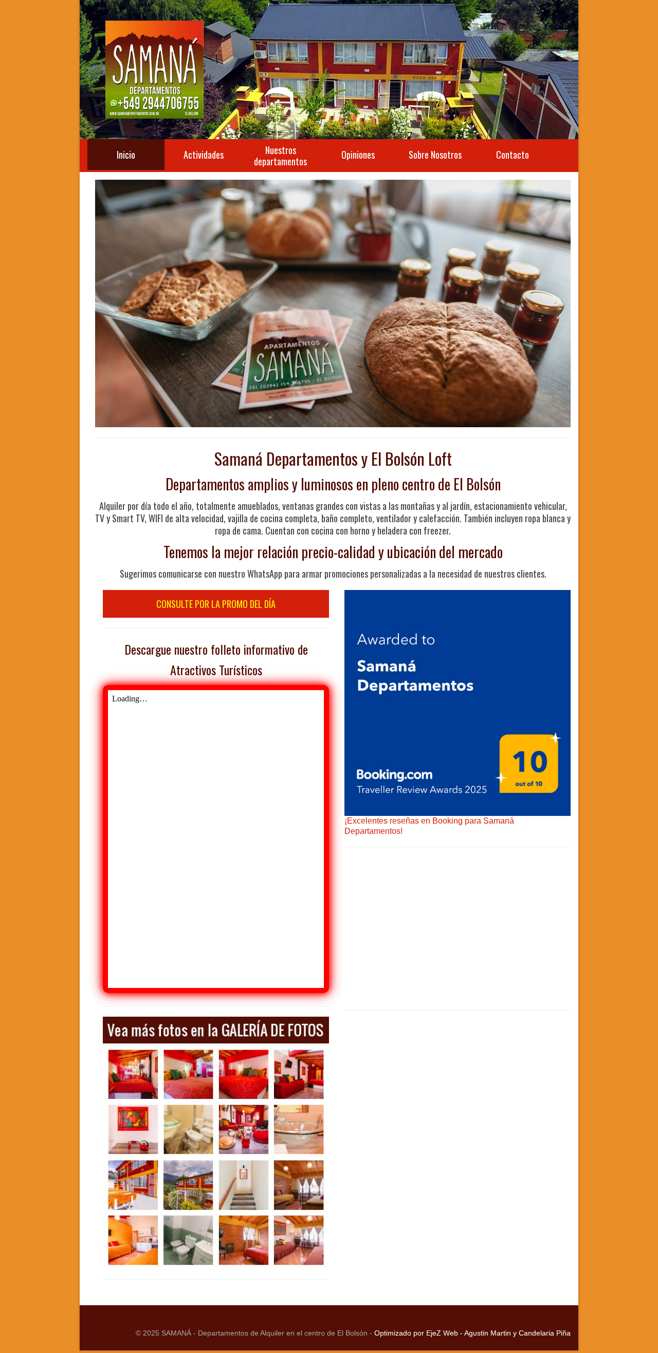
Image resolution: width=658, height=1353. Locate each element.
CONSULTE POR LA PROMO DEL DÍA (216, 604)
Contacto (512, 154)
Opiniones (358, 154)
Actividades (204, 154)
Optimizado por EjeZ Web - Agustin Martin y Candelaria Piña (472, 1333)
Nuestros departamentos (280, 155)
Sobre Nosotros (435, 154)
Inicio (126, 154)
